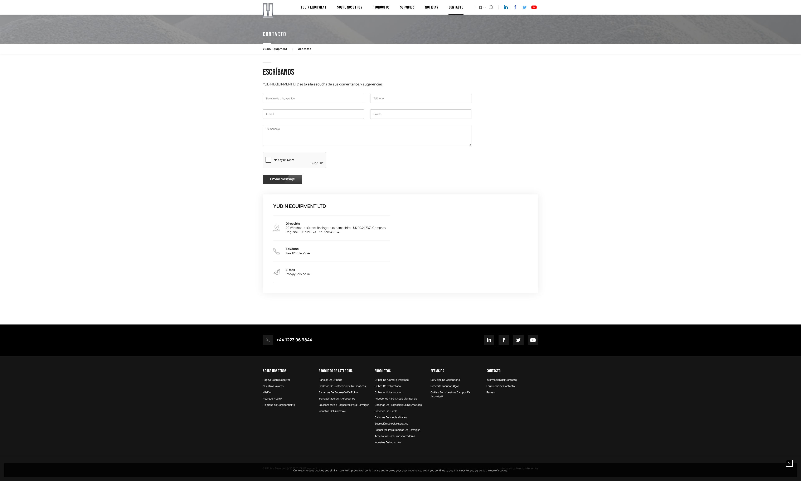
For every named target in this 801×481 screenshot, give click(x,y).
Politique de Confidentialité (279, 405)
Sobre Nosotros (349, 7)
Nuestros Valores (273, 386)
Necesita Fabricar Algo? (445, 386)
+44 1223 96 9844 (294, 340)
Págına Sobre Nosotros (277, 380)
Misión (267, 392)
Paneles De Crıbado (330, 380)
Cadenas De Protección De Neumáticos (398, 405)
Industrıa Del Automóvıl (332, 411)
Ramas (490, 392)
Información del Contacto (501, 380)
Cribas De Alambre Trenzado (392, 380)
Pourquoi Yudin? (272, 398)
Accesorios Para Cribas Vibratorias (396, 398)
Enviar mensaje (282, 179)
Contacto (455, 7)
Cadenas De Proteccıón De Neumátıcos (342, 386)
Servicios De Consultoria (445, 380)
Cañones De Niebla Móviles (391, 417)
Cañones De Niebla (386, 411)
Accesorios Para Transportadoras (395, 436)
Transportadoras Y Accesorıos (337, 398)
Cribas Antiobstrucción (388, 392)
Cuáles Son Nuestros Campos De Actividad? (450, 394)
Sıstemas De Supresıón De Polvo (338, 392)
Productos (381, 7)
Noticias (431, 7)
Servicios (407, 7)
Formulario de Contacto (500, 386)
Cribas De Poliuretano (388, 386)
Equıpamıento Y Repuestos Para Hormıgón (344, 405)
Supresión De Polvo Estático (391, 423)
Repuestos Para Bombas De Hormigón (397, 430)
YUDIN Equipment (314, 7)
